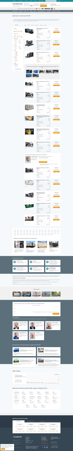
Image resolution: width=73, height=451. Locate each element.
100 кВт (23, 426)
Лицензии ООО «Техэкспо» (44, 443)
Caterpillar (16, 42)
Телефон (15, 308)
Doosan (16, 47)
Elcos (15, 43)
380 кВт (49, 231)
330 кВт (39, 231)
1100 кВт (42, 426)
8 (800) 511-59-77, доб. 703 (23, 324)
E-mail (14, 311)
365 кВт (45, 231)
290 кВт (33, 231)
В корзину (56, 32)
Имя (14, 305)
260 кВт (27, 231)
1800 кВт (57, 426)
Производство (28, 438)
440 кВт (58, 231)
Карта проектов (28, 437)
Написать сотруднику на (23, 325)
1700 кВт (53, 426)
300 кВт (36, 231)
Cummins (20, 42)
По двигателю (42, 421)
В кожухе (16, 59)
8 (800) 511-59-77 (43, 4)
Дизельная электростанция (43, 116)
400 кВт (52, 231)
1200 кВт (46, 426)
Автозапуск (16, 66)
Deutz (19, 46)
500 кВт (35, 426)
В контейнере (16, 60)
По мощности (18, 421)
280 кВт (30, 231)
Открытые (16, 58)
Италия (16, 51)
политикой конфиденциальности (5, 447)
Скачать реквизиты (43, 441)
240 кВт (21, 231)
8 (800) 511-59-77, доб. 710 (56, 324)
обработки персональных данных (44, 164)
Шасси (15, 61)
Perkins (19, 47)
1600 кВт (50, 426)
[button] (34, 297)
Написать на (34, 159)
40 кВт (16, 426)
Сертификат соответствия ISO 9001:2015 (31, 447)
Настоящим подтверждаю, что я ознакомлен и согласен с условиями (48, 164)
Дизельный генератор (43, 40)
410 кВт (55, 231)
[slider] (21, 31)
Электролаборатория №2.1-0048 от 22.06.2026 (32, 446)
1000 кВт (39, 426)
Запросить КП (56, 30)
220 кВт (18, 231)
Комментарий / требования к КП (36, 305)
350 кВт (42, 231)
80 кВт (20, 426)
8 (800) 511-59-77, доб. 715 (40, 334)
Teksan (20, 43)
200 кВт (15, 231)
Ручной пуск (16, 65)
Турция (15, 55)
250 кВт (24, 231)
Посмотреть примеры (54, 264)
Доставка (27, 439)
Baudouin (16, 48)
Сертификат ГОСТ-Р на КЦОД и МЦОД (31, 448)
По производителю (30, 421)
